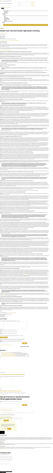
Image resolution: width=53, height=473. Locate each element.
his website (15, 312)
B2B (33, 160)
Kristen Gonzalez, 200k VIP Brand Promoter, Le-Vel (8, 354)
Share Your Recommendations (8, 21)
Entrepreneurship (7, 40)
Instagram (8, 312)
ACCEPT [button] (9, 428)
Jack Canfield (26, 274)
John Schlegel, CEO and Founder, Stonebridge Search (12, 374)
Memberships (6, 17)
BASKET (4, 22)
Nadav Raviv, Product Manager (5, 352)
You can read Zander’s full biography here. (6, 50)
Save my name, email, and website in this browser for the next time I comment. (12, 335)
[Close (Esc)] (1, 471)
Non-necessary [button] (2, 445)
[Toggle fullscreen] (7, 471)
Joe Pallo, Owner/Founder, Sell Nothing (6, 355)
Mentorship (3, 40)
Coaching (11, 40)
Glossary (5, 20)
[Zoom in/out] (10, 471)
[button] (2, 394)
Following (14, 40)
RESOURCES (4, 14)
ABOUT (3, 9)
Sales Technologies (6, 18)
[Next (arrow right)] (4, 472)
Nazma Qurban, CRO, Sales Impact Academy (10, 391)
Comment (1, 329)
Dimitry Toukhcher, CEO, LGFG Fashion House (7, 353)
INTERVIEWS (4, 13)
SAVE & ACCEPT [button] (2, 449)
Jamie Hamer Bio (6, 11)
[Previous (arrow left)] (1, 472)
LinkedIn (11, 312)
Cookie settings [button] (4, 428)
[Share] (4, 471)
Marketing (17, 40)
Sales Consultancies (7, 19)
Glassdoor (3, 295)
